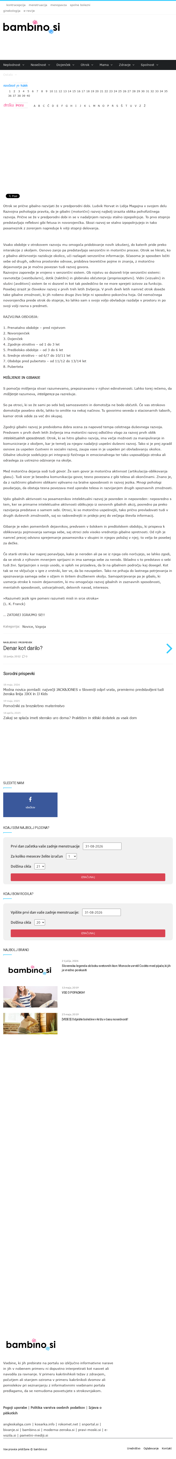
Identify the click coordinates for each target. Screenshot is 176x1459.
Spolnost (148, 65)
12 (60, 90)
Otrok (85, 65)
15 (74, 90)
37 (14, 94)
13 (65, 90)
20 (97, 90)
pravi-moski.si (89, 1430)
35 (166, 90)
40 (28, 94)
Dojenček (63, 65)
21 (101, 90)
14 (69, 90)
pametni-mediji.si (34, 1435)
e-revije (29, 10)
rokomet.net (68, 1424)
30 (143, 90)
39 (23, 94)
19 (92, 90)
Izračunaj (88, 877)
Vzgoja (40, 626)
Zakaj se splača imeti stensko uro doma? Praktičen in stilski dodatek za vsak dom (70, 718)
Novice (27, 626)
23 (111, 90)
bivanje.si (11, 1430)
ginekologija (11, 10)
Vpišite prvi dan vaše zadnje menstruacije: (45, 912)
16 (78, 90)
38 (19, 94)
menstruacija (38, 5)
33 (157, 90)
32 (152, 90)
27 (129, 90)
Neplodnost (12, 65)
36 (10, 94)
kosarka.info (45, 1424)
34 (161, 90)
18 (88, 90)
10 (51, 90)
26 (124, 90)
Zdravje (125, 65)
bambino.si (31, 1430)
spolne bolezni (80, 5)
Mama (105, 65)
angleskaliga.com (17, 1424)
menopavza (58, 5)
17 (83, 90)
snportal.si (90, 1424)
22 (106, 90)
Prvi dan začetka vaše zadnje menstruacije (45, 846)
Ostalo (8, 74)
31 (147, 90)
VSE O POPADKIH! (73, 992)
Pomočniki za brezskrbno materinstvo (33, 706)
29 (138, 90)
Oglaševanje (151, 1448)
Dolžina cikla (21, 866)
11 (56, 90)
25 (120, 90)
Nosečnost (39, 65)
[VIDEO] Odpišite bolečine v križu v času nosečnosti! (95, 1019)
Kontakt (167, 1448)
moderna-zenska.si (59, 1430)
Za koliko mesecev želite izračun (37, 856)
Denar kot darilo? (22, 648)
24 (115, 90)
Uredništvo (133, 1448)
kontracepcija (16, 5)
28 (134, 90)
